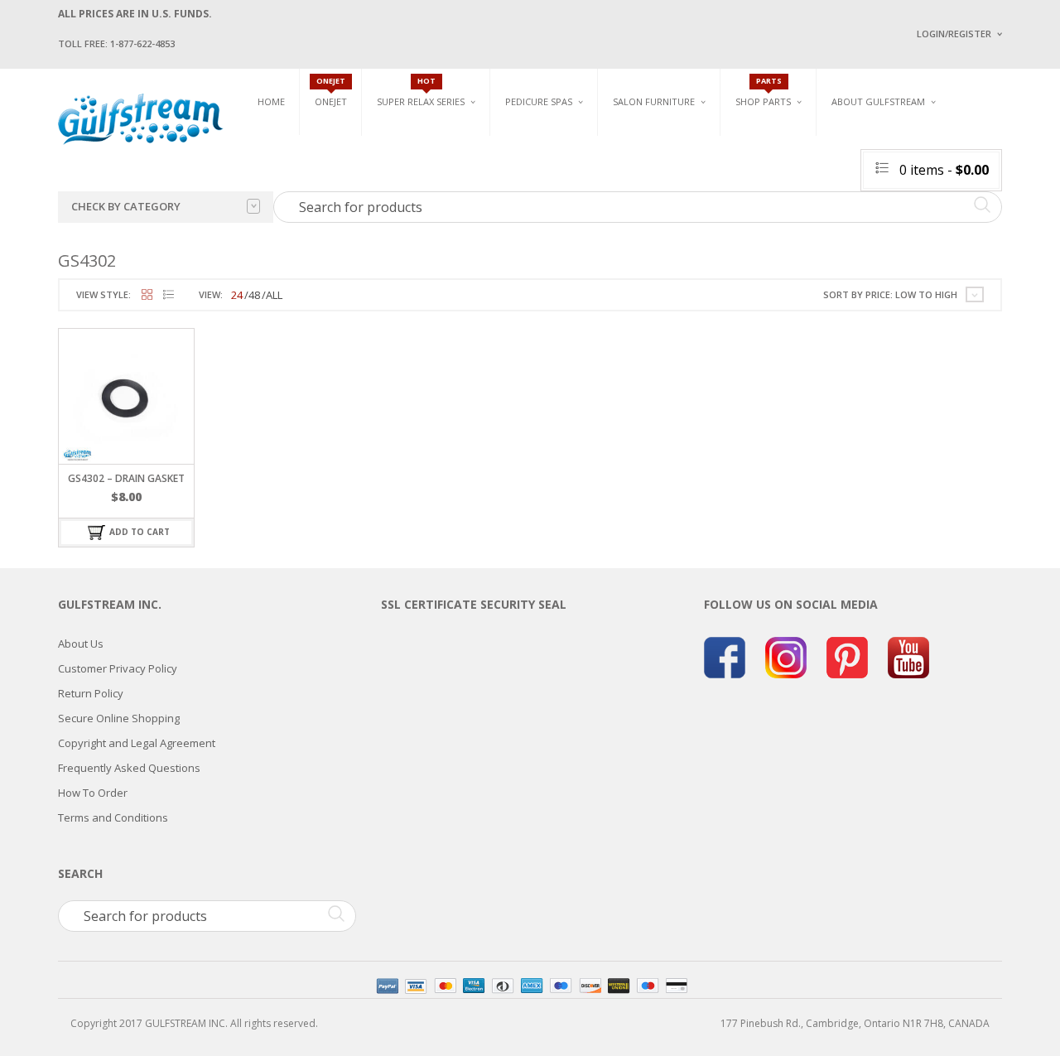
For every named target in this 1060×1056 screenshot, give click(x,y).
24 (237, 294)
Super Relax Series (421, 101)
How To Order (93, 792)
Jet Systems (764, 176)
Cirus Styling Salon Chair (677, 174)
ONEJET (331, 101)
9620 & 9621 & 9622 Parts (793, 234)
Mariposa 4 (698, 163)
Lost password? (950, 240)
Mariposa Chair (709, 182)
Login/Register (954, 33)
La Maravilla (537, 240)
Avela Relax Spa (415, 138)
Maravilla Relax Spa (426, 176)
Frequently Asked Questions (129, 767)
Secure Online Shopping (119, 718)
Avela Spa (529, 163)
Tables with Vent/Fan (831, 163)
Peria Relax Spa (414, 234)
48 (254, 294)
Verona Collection (829, 138)
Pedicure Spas (538, 101)
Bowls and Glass (778, 138)
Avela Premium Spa (551, 182)
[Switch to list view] (168, 295)
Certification (885, 238)
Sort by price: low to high (890, 294)
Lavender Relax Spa (424, 157)
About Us (81, 643)
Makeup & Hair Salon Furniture (669, 143)
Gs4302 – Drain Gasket (126, 478)
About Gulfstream (878, 101)
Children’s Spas (712, 138)
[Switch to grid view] (147, 295)
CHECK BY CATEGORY (126, 206)
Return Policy (90, 693)
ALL (274, 294)
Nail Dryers (807, 240)
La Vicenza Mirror (658, 232)
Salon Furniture (654, 101)
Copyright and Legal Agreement (136, 742)
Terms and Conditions (113, 817)
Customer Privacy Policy (117, 668)
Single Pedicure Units (563, 138)
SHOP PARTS (763, 101)
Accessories (765, 157)
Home (271, 101)
